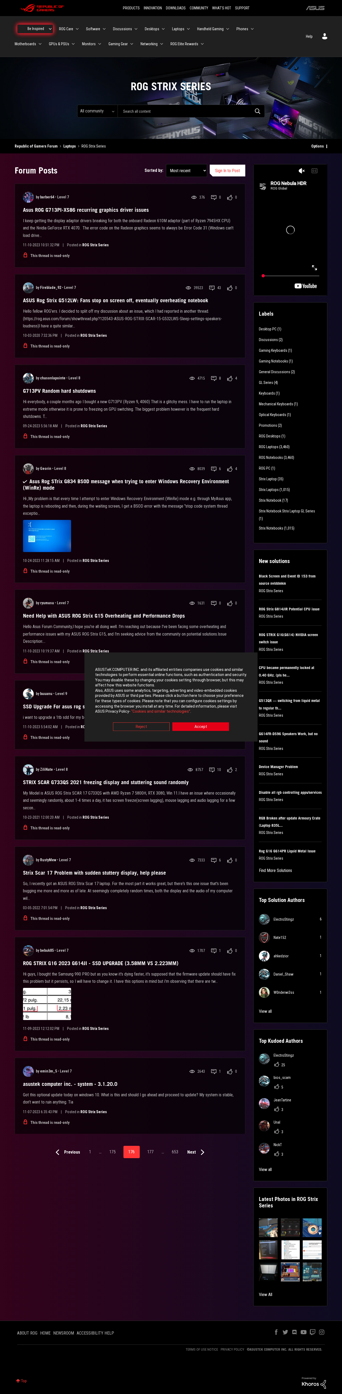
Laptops (69, 146)
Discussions (268, 340)
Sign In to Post (227, 170)
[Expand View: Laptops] (188, 29)
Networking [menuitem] (149, 44)
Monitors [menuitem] (89, 44)
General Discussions (274, 372)
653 (175, 1151)
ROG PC (264, 468)
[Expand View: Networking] (161, 44)
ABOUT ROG (27, 1333)
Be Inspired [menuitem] (36, 29)
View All (265, 1294)
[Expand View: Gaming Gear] (131, 44)
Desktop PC (268, 329)
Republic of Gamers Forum (36, 146)
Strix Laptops (269, 490)
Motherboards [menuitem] (25, 44)
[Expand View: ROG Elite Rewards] (202, 44)
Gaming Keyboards (273, 350)
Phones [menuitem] (242, 29)
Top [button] (24, 1381)
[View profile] (28, 197)
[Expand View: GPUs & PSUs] (73, 44)
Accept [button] (201, 726)
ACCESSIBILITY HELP (95, 1333)
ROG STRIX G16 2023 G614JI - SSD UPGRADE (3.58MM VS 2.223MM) (100, 963)
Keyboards (267, 393)
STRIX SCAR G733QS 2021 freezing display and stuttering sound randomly (106, 782)
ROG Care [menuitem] (66, 29)
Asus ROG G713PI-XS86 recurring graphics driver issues (86, 210)
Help (309, 36)
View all (265, 1011)
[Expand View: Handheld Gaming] (227, 29)
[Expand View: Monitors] (99, 44)
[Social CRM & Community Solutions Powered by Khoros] (314, 1382)
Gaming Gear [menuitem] (118, 44)
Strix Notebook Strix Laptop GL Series (287, 511)
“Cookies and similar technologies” (160, 711)
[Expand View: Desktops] (163, 29)
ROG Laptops (268, 447)
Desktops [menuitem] (152, 29)
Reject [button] (141, 726)
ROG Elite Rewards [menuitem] (184, 44)
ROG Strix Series (95, 245)
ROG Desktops (270, 436)
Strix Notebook (270, 500)
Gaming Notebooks (273, 361)
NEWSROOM (63, 1333)
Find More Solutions (275, 870)
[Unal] (271, 1129)
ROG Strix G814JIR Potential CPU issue (289, 609)
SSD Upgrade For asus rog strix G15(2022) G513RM (81, 706)
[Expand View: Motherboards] (40, 44)
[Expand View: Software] (104, 29)
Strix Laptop (268, 479)
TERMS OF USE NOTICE (202, 1349)
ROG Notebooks (271, 457)
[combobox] (191, 111)
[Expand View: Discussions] (136, 29)
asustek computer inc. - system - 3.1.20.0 (70, 1084)
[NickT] (272, 1152)
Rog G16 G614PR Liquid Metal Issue (287, 851)
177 (150, 1151)
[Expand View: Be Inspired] (50, 29)
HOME (45, 1333)
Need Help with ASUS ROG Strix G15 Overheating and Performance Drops (104, 616)
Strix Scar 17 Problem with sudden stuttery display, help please (94, 873)
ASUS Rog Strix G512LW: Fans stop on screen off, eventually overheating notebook (115, 300)
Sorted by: (154, 170)
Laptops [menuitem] (178, 29)
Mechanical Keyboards (276, 404)
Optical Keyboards (272, 415)
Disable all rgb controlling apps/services (290, 792)
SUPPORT (242, 8)
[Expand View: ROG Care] (77, 29)
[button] (268, 1227)
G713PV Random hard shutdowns (59, 391)
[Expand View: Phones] (252, 29)
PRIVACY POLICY (232, 1349)
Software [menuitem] (93, 29)
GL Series (266, 382)
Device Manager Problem (278, 766)
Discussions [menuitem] (122, 29)
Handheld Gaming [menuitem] (210, 29)
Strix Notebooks (271, 528)
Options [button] (317, 146)
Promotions (268, 425)
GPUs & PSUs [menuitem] (59, 44)
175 (112, 1151)
